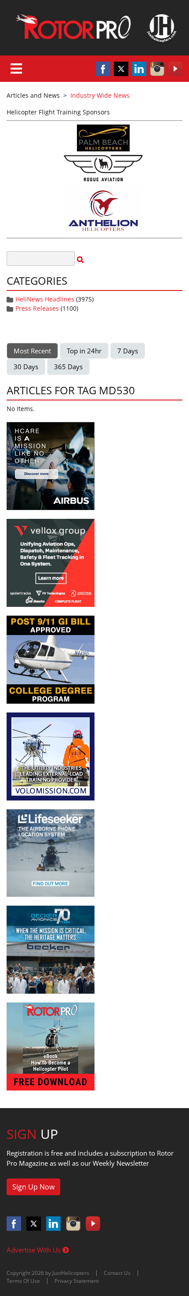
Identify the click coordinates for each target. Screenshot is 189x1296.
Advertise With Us (34, 1249)
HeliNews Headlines (44, 299)
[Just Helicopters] (94, 27)
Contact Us (117, 1273)
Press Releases (37, 308)
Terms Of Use (23, 1281)
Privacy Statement (77, 1281)
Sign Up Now (33, 1187)
